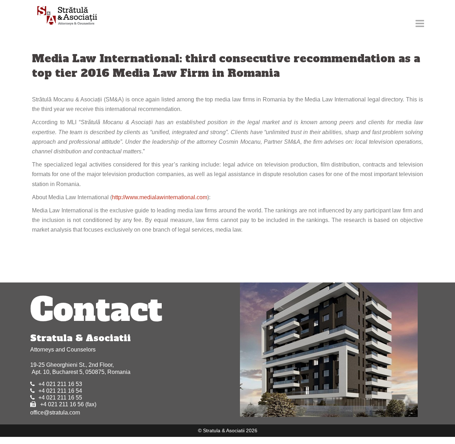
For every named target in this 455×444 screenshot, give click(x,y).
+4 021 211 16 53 (60, 384)
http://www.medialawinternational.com (159, 197)
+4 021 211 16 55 (60, 398)
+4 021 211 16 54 (60, 391)
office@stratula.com (55, 412)
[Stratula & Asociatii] (63, 16)
